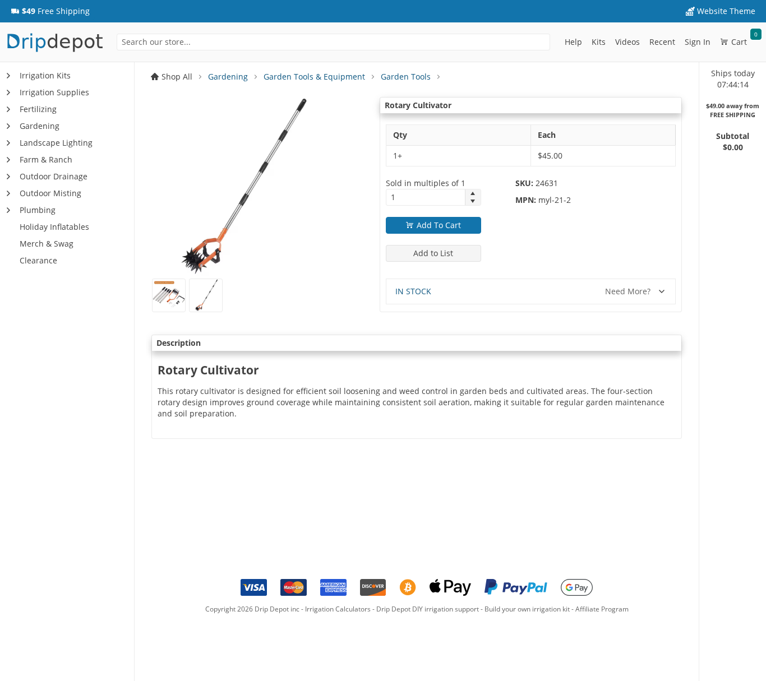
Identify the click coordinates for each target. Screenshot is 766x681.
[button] (50, 11)
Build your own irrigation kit (527, 609)
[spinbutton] (425, 197)
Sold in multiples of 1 (425, 183)
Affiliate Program (602, 609)
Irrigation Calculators (338, 609)
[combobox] (333, 42)
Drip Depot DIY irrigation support (427, 609)
